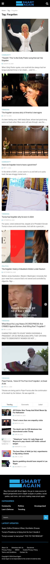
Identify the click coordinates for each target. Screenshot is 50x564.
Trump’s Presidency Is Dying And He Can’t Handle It (21, 532)
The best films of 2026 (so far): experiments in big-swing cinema (30, 452)
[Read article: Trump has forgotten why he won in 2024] (25, 194)
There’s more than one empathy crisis (28, 420)
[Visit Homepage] (25, 3)
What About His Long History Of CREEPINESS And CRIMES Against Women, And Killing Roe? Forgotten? (23, 325)
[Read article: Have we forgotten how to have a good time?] (25, 142)
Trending (5, 109)
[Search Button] (47, 3)
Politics (5, 266)
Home (4, 10)
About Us (5, 547)
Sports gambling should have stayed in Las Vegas (30, 462)
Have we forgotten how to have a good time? (19, 164)
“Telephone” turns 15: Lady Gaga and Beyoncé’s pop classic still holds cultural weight (29, 441)
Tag (8, 10)
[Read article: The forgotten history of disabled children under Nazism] (25, 246)
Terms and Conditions (9, 552)
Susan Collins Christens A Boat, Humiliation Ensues (21, 528)
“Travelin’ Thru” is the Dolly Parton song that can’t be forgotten (22, 59)
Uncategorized (40, 506)
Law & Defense (8, 509)
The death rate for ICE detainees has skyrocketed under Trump (27, 430)
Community (6, 54)
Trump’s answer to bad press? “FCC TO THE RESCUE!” (22, 536)
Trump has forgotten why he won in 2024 (18, 216)
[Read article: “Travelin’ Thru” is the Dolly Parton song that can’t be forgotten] (25, 35)
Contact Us (23, 552)
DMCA (17, 550)
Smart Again (17, 556)
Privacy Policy (7, 550)
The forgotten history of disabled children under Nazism (23, 269)
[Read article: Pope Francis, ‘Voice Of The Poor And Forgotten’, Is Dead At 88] (25, 358)
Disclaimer (30, 547)
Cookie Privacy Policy (30, 550)
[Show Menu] (3, 3)
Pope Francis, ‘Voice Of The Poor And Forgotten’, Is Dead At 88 (24, 382)
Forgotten (15, 10)
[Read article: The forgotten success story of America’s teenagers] (25, 90)
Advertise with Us (17, 547)
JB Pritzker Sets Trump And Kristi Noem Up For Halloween (30, 411)
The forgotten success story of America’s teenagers (22, 112)
